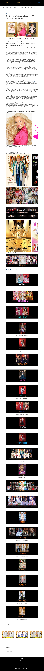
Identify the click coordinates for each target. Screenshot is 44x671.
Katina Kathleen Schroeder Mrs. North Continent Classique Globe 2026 (7, 640)
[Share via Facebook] (6, 624)
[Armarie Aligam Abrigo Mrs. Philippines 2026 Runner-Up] (22, 634)
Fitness (31, 7)
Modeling (15, 7)
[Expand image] (19, 129)
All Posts (3, 7)
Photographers (26, 7)
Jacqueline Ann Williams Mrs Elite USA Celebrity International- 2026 (36, 640)
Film (18, 7)
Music (22, 7)
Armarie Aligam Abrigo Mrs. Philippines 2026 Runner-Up (21, 640)
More (34, 7)
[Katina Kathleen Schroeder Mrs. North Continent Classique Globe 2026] (8, 634)
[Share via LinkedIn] (10, 624)
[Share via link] (12, 624)
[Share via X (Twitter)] (8, 624)
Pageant (7, 7)
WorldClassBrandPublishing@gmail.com (22, 668)
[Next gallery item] (36, 129)
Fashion (11, 7)
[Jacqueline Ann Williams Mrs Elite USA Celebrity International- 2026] (36, 634)
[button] (41, 7)
